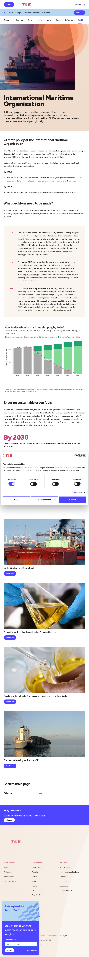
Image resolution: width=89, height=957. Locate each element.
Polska (34, 886)
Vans (49, 20)
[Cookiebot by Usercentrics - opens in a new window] (76, 455)
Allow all (72, 500)
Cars (30, 20)
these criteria (20, 419)
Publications (9, 877)
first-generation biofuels (71, 422)
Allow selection (44, 500)
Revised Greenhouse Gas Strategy (57, 154)
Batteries (69, 20)
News (6, 867)
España (35, 872)
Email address (10, 939)
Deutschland (37, 867)
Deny (16, 500)
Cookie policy (52, 936)
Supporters (64, 881)
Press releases (10, 881)
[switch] (33, 484)
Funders (63, 877)
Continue (9, 950)
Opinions (7, 872)
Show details (76, 492)
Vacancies (64, 886)
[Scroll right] (82, 20)
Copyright (63, 936)
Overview (20, 20)
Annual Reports (66, 890)
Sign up (9, 820)
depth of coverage (31, 274)
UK (33, 890)
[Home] (24, 4)
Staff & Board (65, 867)
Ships (19, 13)
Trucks (39, 20)
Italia (34, 881)
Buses (58, 20)
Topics (11, 13)
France (34, 877)
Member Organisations (69, 872)
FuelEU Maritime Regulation (64, 242)
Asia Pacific (36, 895)
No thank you (32, 950)
